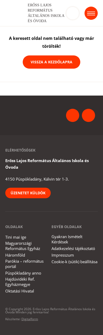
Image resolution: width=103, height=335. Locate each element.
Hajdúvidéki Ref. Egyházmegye (20, 281)
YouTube (88, 115)
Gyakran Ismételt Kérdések (67, 239)
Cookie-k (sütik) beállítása (74, 261)
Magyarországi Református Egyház (22, 245)
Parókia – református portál (24, 263)
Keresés (72, 13)
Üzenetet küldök (28, 192)
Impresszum (63, 255)
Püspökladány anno (23, 273)
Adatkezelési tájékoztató (73, 248)
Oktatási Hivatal (19, 291)
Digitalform (29, 319)
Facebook (72, 115)
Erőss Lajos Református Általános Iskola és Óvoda (46, 13)
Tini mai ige (15, 237)
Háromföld (15, 255)
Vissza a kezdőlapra (51, 61)
